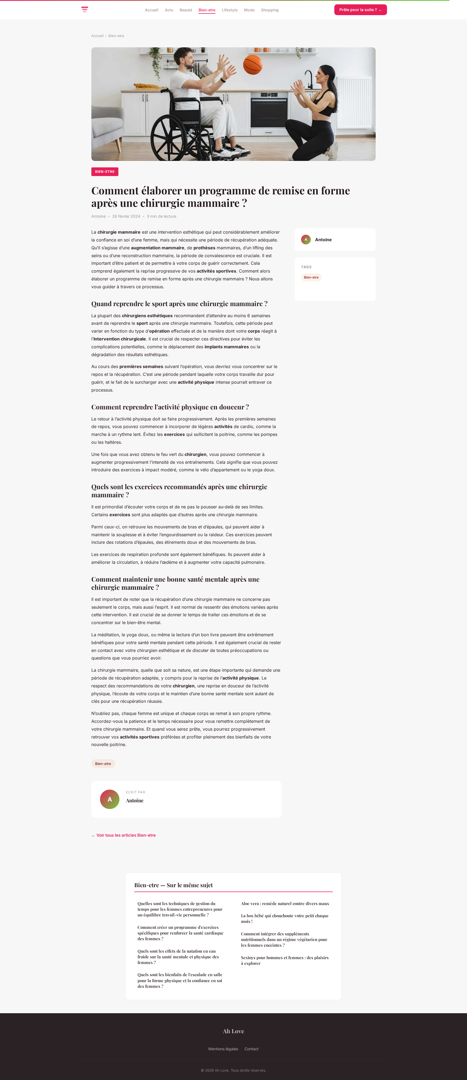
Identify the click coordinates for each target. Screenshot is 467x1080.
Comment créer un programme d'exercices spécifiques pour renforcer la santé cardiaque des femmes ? (181, 933)
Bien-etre (207, 9)
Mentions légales (223, 1048)
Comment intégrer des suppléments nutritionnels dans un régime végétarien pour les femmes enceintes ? (284, 939)
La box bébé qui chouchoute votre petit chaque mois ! (285, 918)
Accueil (151, 9)
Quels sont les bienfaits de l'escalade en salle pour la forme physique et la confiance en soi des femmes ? (180, 980)
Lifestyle (230, 9)
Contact (252, 1048)
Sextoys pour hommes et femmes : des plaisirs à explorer (285, 960)
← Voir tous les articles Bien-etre (123, 835)
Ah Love (233, 1031)
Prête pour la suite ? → (360, 9)
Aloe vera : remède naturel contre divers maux (285, 903)
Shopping (270, 9)
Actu (169, 9)
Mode (249, 9)
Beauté (186, 9)
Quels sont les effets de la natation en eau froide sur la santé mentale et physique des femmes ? (178, 956)
